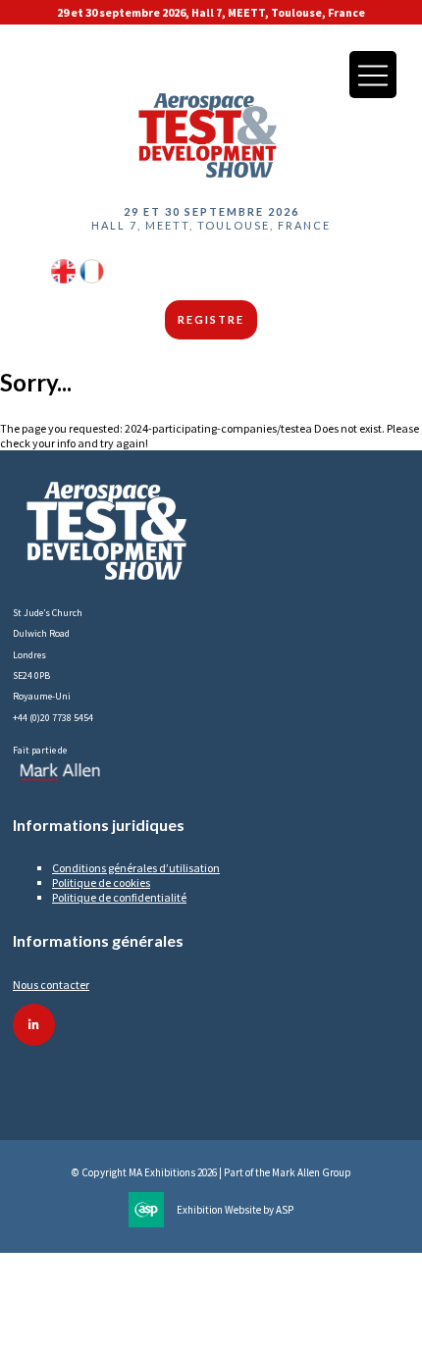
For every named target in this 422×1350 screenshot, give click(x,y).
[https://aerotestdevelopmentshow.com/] (63, 279)
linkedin (34, 1025)
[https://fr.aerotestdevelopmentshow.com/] (91, 279)
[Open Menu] (372, 74)
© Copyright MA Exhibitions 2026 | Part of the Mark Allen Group (211, 1172)
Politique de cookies (101, 882)
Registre (211, 319)
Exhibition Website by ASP (235, 1210)
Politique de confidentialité (119, 897)
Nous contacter (51, 984)
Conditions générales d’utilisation (136, 867)
